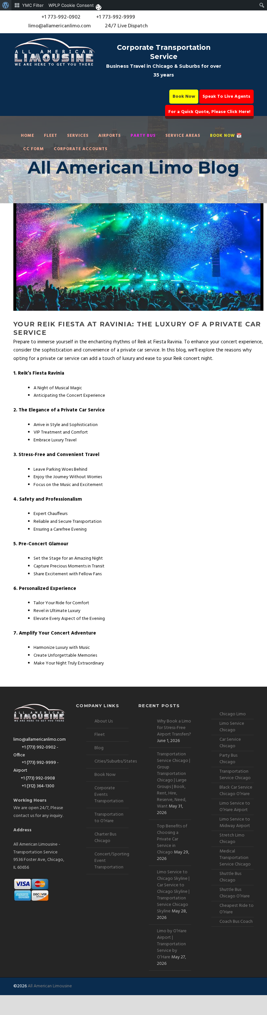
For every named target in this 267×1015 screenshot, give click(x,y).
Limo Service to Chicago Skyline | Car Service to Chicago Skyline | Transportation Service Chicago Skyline (173, 891)
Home (27, 135)
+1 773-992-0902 (60, 17)
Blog (99, 748)
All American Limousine (50, 986)
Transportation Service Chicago (235, 775)
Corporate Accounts (80, 149)
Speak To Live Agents (226, 96)
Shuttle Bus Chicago (230, 877)
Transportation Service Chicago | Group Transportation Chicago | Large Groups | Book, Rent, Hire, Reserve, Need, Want (173, 780)
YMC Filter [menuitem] (33, 5)
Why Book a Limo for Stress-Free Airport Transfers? (174, 728)
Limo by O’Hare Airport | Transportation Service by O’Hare (172, 944)
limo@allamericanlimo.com (59, 26)
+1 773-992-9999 (115, 17)
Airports (109, 135)
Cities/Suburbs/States (115, 761)
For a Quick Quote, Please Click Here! (209, 112)
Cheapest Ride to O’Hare (236, 909)
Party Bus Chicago (228, 759)
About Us (103, 721)
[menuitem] (5, 5)
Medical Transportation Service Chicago (235, 858)
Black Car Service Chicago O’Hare (235, 791)
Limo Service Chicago (231, 727)
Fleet (50, 135)
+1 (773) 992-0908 (38, 778)
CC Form (33, 149)
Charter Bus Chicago (105, 838)
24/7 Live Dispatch (126, 26)
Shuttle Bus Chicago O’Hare (234, 893)
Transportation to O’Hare (108, 818)
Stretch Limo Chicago (232, 839)
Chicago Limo (232, 714)
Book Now (184, 96)
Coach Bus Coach (236, 921)
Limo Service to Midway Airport (234, 823)
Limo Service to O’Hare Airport (234, 807)
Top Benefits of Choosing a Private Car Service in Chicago (172, 839)
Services (78, 135)
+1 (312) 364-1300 (37, 786)
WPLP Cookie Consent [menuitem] (71, 5)
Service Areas (182, 135)
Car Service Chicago (230, 743)
